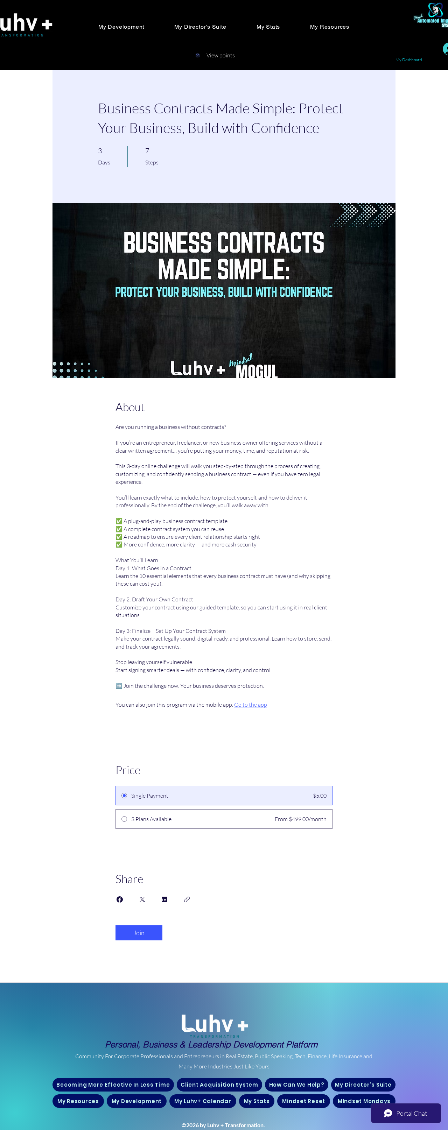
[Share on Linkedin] (164, 899)
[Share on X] (142, 899)
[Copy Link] (187, 899)
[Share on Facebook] (119, 899)
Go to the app (250, 704)
